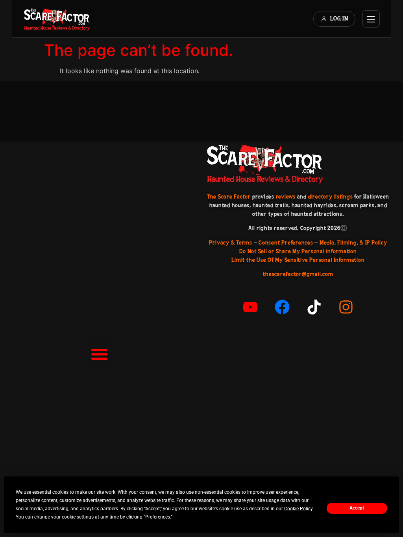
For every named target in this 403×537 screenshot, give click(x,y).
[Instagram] (346, 307)
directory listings (330, 196)
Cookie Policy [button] (298, 508)
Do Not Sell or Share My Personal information (298, 251)
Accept (356, 508)
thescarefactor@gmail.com (298, 274)
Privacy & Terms (230, 242)
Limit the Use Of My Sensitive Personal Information (297, 259)
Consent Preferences (286, 242)
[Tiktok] (314, 307)
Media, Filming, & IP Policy (353, 242)
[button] (99, 354)
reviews (286, 196)
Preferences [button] (157, 517)
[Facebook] (282, 307)
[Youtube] (250, 307)
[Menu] (371, 19)
